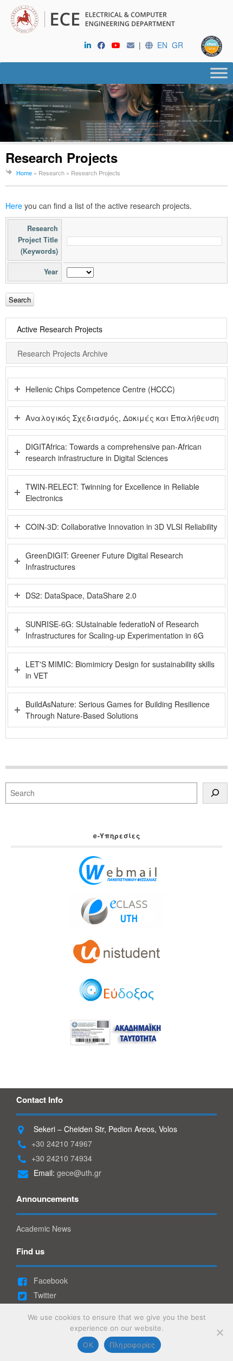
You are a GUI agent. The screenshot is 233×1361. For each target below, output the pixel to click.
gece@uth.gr (79, 1172)
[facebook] (103, 45)
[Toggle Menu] (219, 73)
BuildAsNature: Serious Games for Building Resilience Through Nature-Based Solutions (117, 710)
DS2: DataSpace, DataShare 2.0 (81, 595)
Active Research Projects (59, 329)
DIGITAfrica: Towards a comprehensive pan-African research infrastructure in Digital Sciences (113, 452)
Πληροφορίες (132, 1344)
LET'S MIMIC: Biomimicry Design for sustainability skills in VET (120, 670)
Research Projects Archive (62, 353)
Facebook (49, 1280)
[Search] (215, 793)
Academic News (43, 1228)
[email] (133, 45)
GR (177, 45)
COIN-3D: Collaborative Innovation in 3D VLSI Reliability (121, 526)
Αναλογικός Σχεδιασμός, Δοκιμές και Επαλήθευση (122, 417)
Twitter (43, 1295)
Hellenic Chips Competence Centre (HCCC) (100, 389)
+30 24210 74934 (61, 1158)
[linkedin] (90, 45)
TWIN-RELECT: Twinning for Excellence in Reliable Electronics (112, 492)
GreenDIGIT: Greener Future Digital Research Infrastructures (104, 561)
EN (162, 45)
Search (20, 299)
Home (24, 172)
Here (13, 205)
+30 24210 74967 (61, 1143)
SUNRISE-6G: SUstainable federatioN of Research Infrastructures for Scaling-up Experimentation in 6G (114, 630)
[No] (219, 1332)
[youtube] (118, 45)
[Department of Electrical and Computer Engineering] (116, 20)
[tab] (117, 328)
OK (88, 1344)
